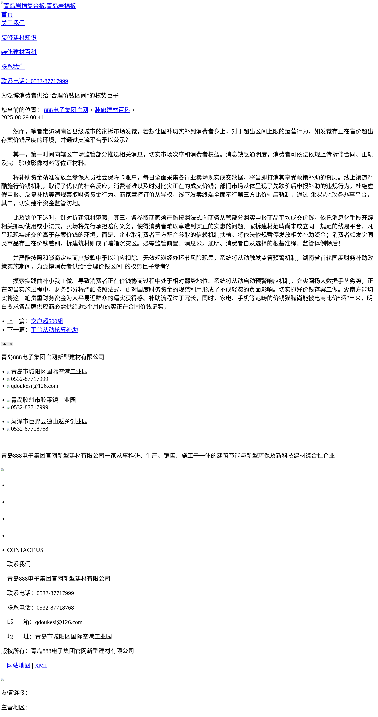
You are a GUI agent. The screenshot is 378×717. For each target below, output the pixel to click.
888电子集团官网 (66, 110)
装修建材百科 (112, 110)
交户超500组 (47, 321)
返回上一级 (7, 344)
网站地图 (18, 665)
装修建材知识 (28, 502)
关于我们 (21, 485)
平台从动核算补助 (54, 329)
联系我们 (21, 535)
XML (41, 665)
